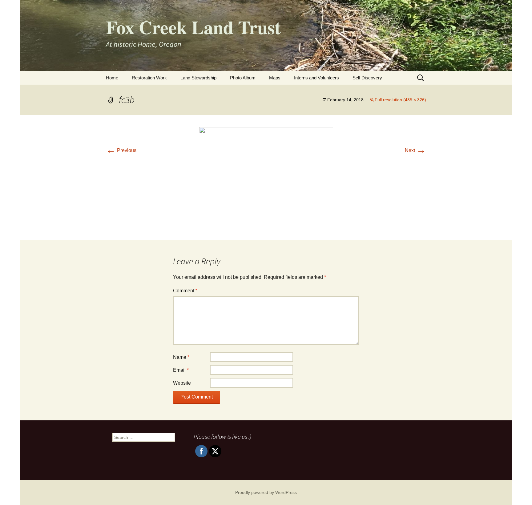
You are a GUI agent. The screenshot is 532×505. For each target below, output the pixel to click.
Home (112, 77)
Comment (185, 290)
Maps (274, 77)
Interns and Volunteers (316, 77)
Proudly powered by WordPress (266, 492)
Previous (121, 150)
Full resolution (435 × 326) (400, 99)
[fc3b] (266, 176)
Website (182, 383)
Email (181, 370)
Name (181, 357)
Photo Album (243, 77)
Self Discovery (367, 77)
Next (415, 150)
